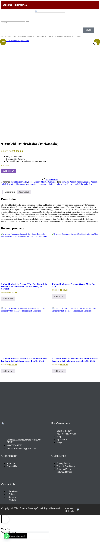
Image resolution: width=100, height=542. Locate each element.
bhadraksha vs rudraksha (26, 184)
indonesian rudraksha (46, 184)
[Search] (27, 22)
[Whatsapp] (7, 536)
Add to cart (8, 171)
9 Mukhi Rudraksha (26, 36)
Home (3, 36)
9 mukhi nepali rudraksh (80, 182)
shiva (91, 184)
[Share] (86, 3)
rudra (58, 184)
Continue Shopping (16, 536)
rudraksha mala (81, 184)
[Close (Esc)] (91, 3)
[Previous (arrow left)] (4, 271)
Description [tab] (10, 192)
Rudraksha (12, 36)
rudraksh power (67, 184)
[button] (94, 44)
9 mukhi (65, 182)
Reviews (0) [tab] (23, 192)
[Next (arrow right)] (95, 271)
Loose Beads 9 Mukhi (44, 36)
